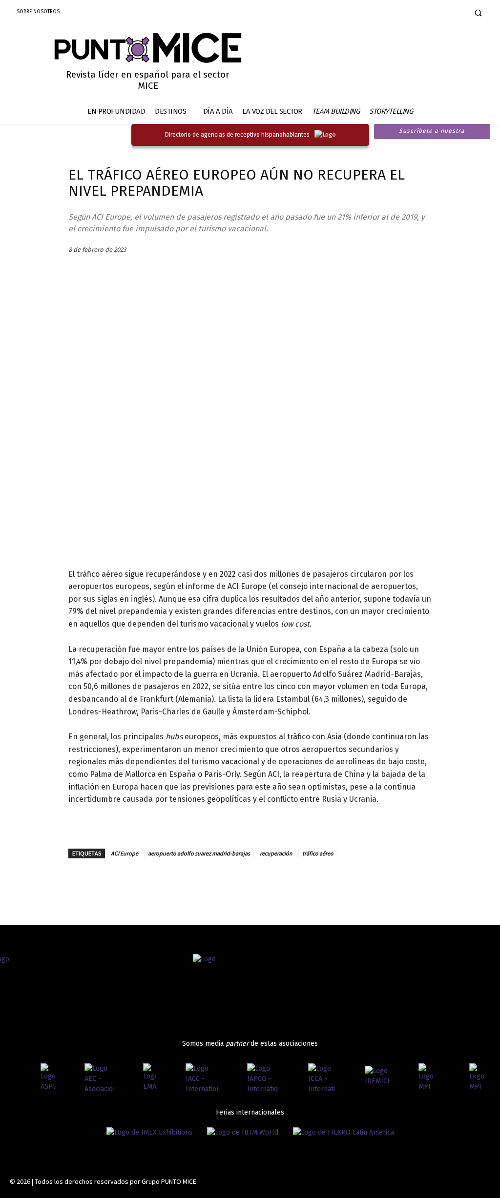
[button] (478, 12)
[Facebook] (408, 13)
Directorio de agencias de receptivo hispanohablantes (237, 134)
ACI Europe (124, 853)
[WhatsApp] (168, 881)
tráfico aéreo (317, 853)
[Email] (145, 881)
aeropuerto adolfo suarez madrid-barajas (199, 853)
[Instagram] (425, 13)
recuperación (276, 853)
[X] (123, 881)
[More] (191, 881)
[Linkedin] (442, 13)
